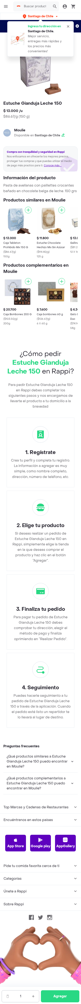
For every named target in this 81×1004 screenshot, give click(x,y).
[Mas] (33, 996)
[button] (40, 16)
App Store (15, 846)
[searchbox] (36, 6)
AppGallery (65, 846)
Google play (40, 846)
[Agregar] (28, 210)
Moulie (19, 130)
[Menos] (8, 996)
